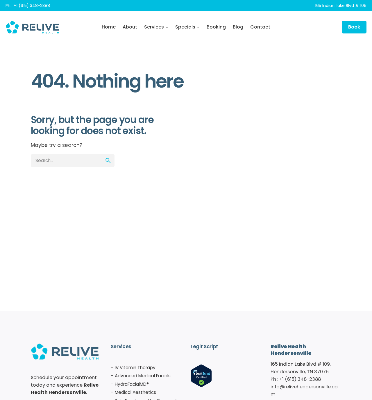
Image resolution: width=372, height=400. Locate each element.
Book (354, 27)
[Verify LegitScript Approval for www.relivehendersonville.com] (201, 368)
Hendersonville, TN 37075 (300, 371)
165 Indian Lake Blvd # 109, (301, 364)
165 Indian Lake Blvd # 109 (340, 5)
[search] (108, 160)
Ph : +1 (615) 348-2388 (28, 5)
